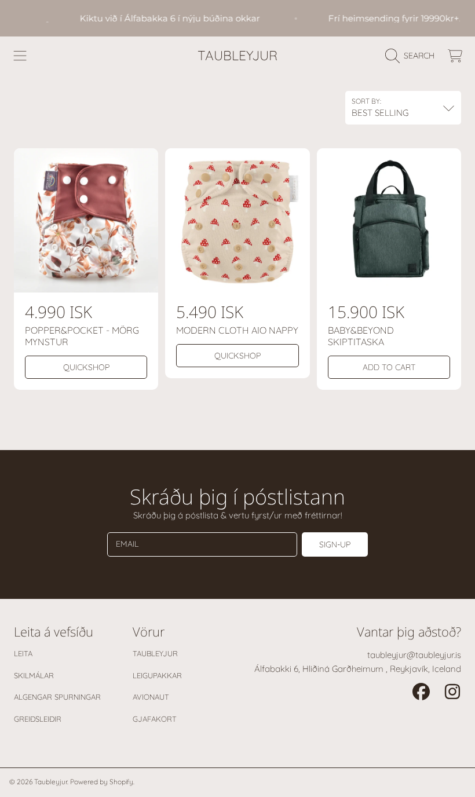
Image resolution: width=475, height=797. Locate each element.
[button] (20, 55)
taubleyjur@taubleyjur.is (414, 654)
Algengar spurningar (57, 696)
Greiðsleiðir (37, 718)
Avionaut (151, 696)
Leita (23, 653)
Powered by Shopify (101, 781)
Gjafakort (155, 718)
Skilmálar (34, 675)
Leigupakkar (157, 675)
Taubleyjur (155, 653)
